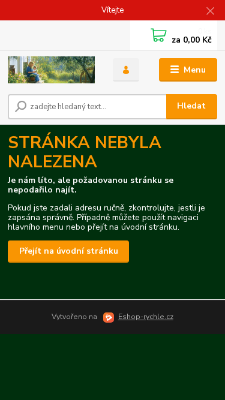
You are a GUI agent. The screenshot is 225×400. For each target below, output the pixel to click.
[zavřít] (210, 12)
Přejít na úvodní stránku (68, 251)
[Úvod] (51, 69)
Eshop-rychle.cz (145, 316)
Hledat (191, 106)
